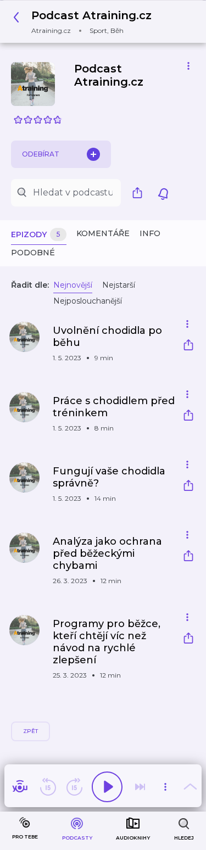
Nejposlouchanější (87, 301)
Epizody (35, 234)
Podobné (33, 253)
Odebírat (40, 154)
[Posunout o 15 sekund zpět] (47, 786)
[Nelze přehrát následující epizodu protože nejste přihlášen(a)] (140, 786)
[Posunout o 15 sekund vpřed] (74, 786)
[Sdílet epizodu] (188, 346)
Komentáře (103, 233)
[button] (85, 22)
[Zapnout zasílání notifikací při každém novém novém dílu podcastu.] (163, 192)
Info (150, 233)
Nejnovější (72, 285)
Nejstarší (118, 285)
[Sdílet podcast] (140, 192)
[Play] (107, 786)
